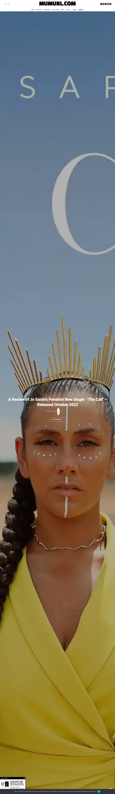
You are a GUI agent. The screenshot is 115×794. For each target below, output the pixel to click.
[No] (113, 791)
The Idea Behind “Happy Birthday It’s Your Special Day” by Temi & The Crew (17, 783)
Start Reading (56, 419)
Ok (99, 791)
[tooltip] (101, 4)
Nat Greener (65, 411)
